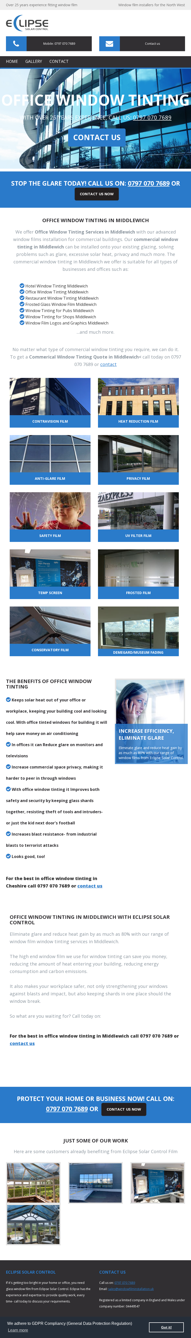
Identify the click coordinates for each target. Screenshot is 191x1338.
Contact (59, 61)
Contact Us (97, 137)
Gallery (33, 61)
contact (108, 364)
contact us (89, 886)
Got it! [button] (166, 1327)
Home (12, 61)
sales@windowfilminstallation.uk (131, 1289)
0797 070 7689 (152, 117)
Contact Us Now (97, 193)
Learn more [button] (18, 1330)
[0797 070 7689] (27, 25)
